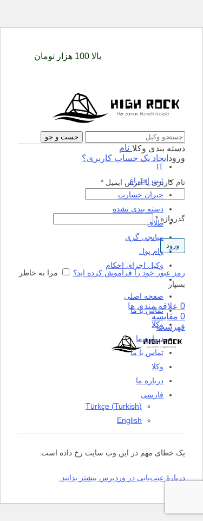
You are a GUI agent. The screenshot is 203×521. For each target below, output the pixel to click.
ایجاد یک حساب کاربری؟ (125, 158)
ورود (172, 245)
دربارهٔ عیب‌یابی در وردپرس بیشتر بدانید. (122, 477)
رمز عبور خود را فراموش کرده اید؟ (129, 272)
